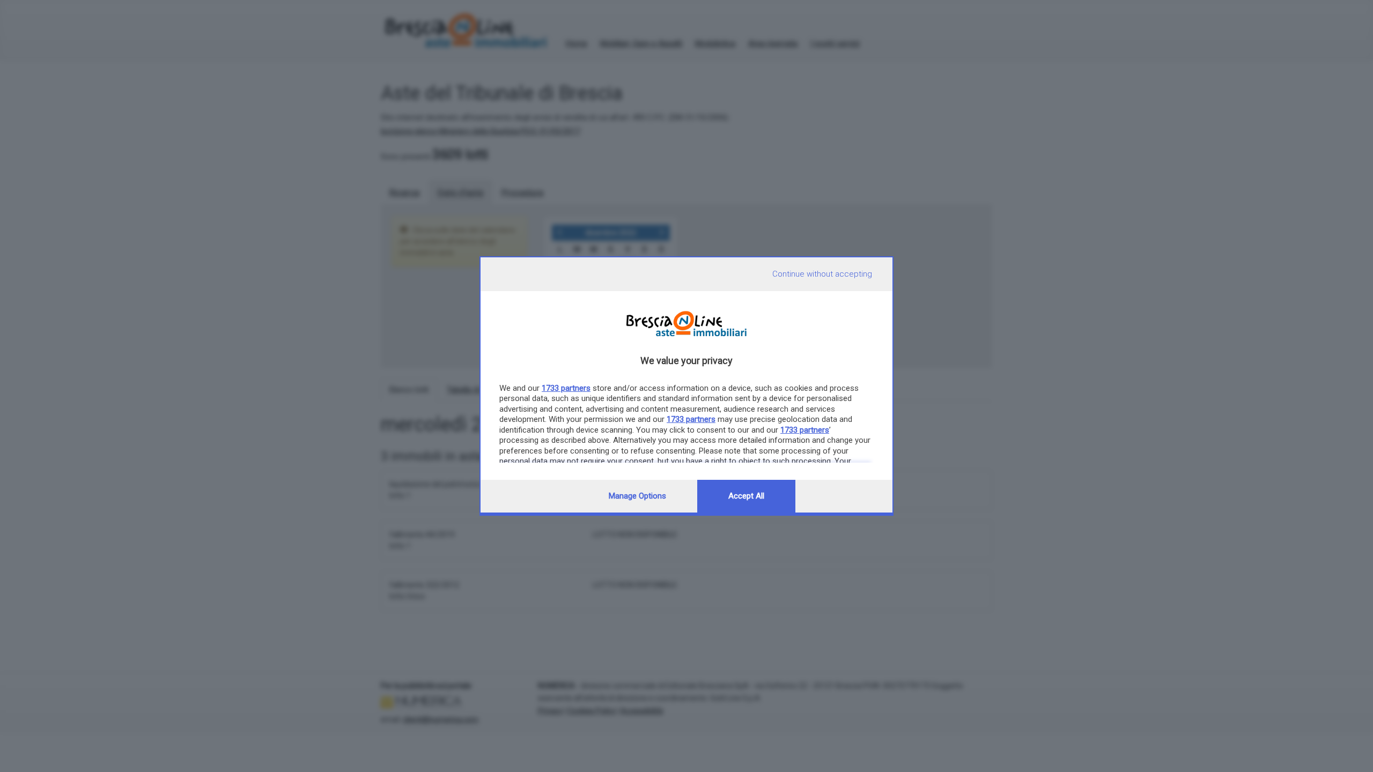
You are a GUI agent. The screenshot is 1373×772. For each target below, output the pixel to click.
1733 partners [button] (566, 388)
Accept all (746, 496)
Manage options (637, 496)
